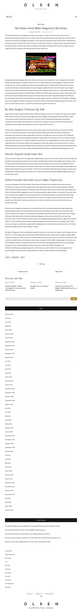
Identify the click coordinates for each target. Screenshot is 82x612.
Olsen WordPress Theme (36, 608)
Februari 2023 (9, 475)
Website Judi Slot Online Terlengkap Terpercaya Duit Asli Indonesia (15, 288)
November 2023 (10, 439)
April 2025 (8, 373)
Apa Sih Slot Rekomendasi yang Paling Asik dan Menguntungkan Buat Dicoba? (27, 534)
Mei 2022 (8, 498)
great (7, 257)
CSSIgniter (50, 608)
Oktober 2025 (9, 349)
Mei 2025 (8, 369)
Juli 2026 (7, 318)
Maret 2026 (8, 330)
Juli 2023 (7, 455)
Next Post (59, 271)
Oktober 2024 (9, 396)
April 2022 (8, 502)
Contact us (38, 594)
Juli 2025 (7, 361)
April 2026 (8, 326)
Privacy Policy (49, 594)
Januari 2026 (9, 338)
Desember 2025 (10, 341)
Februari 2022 (9, 510)
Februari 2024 (9, 428)
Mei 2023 (8, 463)
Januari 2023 (9, 479)
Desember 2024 (10, 388)
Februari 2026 (9, 334)
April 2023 (8, 467)
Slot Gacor (41, 24)
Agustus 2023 (9, 451)
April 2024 (8, 420)
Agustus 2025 (9, 357)
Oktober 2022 (9, 490)
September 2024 (10, 400)
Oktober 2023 (9, 443)
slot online (8, 580)
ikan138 (7, 565)
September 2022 (10, 494)
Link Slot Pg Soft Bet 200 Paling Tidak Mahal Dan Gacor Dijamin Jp (66, 288)
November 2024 (10, 392)
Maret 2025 (8, 377)
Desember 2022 (10, 482)
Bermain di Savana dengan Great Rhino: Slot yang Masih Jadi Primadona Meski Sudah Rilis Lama (32, 538)
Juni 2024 (8, 412)
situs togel (8, 572)
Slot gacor (8, 587)
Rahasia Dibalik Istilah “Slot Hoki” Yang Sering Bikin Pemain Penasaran (25, 530)
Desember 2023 (10, 435)
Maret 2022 (8, 506)
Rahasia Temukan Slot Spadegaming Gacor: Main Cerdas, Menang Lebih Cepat (27, 542)
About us (30, 594)
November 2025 (10, 345)
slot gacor (8, 569)
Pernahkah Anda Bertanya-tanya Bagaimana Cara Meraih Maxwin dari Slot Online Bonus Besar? (32, 526)
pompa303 (8, 551)
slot (6, 561)
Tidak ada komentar (47, 32)
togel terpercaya (10, 554)
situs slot (7, 576)
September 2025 (10, 353)
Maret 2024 (8, 424)
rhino (22, 257)
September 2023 (10, 447)
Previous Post (23, 271)
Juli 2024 (7, 408)
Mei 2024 (8, 416)
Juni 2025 (8, 365)
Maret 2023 (8, 471)
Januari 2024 (9, 432)
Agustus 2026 (9, 314)
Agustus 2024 (9, 404)
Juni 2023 (8, 459)
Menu (10, 17)
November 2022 (10, 486)
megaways (15, 257)
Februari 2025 (9, 381)
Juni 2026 (8, 322)
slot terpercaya (9, 583)
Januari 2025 (9, 385)
